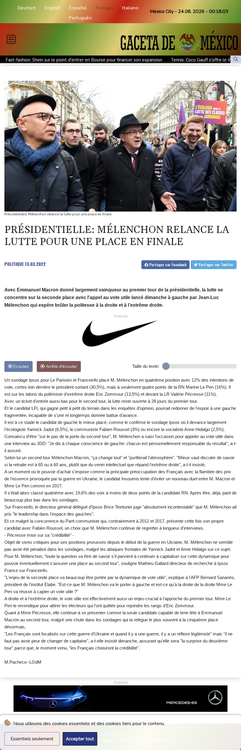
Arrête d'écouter (61, 366)
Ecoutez (20, 366)
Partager (167, 264)
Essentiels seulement (32, 739)
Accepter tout (80, 739)
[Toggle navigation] (11, 39)
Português (80, 18)
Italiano (130, 8)
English (52, 8)
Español (78, 8)
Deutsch (26, 8)
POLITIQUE (14, 264)
